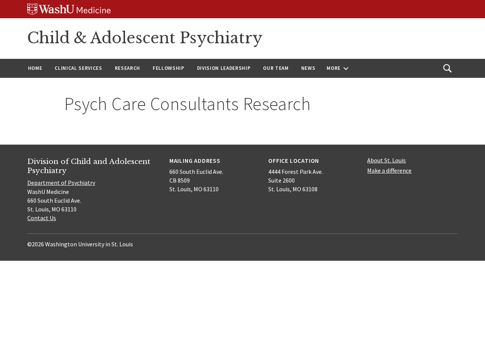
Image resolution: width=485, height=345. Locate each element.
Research (127, 68)
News (308, 68)
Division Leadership (224, 68)
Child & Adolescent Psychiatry (145, 37)
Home (35, 68)
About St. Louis (386, 160)
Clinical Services (78, 68)
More (334, 68)
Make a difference (389, 170)
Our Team (275, 68)
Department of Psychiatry (61, 182)
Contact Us (41, 218)
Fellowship (169, 68)
